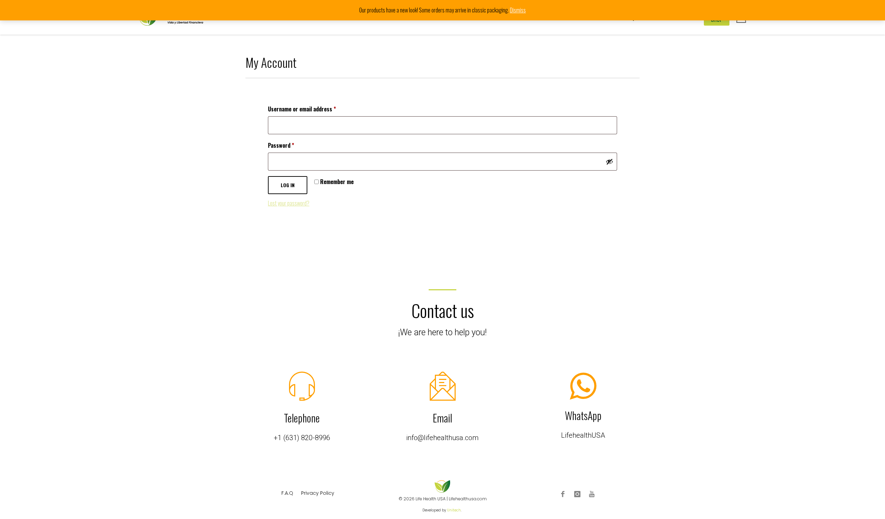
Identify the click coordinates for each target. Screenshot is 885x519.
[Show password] (609, 161)
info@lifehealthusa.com (442, 438)
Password (291, 145)
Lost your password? (288, 203)
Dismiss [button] (518, 10)
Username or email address (312, 108)
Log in (288, 185)
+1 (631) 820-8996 (302, 438)
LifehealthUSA (583, 435)
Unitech (454, 510)
